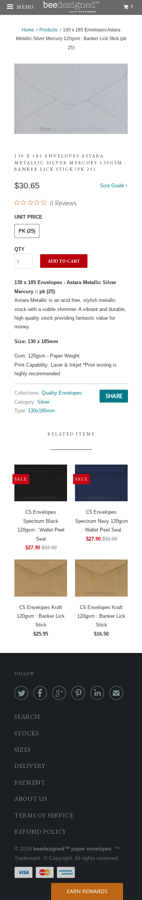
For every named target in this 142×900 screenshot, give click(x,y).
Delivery (29, 766)
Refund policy (40, 832)
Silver (43, 402)
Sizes (22, 750)
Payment (29, 783)
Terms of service (43, 815)
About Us (30, 799)
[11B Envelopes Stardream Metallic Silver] (71, 99)
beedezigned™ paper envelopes (72, 849)
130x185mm (41, 410)
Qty (19, 249)
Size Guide (113, 185)
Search (27, 717)
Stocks (26, 733)
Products (48, 30)
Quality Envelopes (62, 393)
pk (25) (27, 231)
